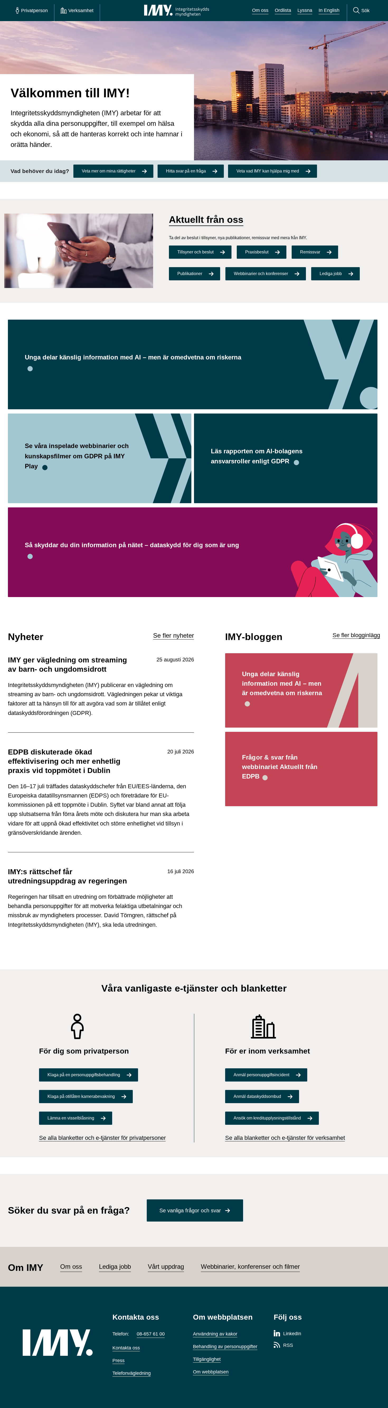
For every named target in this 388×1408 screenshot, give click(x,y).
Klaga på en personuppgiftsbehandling (84, 1075)
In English (329, 10)
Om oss (260, 10)
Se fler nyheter (173, 635)
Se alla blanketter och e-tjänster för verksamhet (285, 1138)
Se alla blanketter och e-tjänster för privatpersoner (102, 1138)
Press (118, 1360)
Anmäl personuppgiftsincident (261, 1075)
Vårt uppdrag (166, 1266)
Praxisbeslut (256, 252)
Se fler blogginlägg (356, 635)
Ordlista (283, 10)
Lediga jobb (331, 273)
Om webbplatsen (211, 1372)
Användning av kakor (215, 1334)
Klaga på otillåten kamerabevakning (81, 1096)
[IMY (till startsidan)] (60, 1343)
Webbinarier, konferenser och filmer (250, 1266)
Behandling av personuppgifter (225, 1346)
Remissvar (310, 252)
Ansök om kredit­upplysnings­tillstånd (267, 1118)
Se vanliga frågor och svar (190, 1210)
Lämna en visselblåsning (71, 1118)
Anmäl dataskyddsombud (257, 1096)
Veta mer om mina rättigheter (108, 171)
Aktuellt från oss (206, 219)
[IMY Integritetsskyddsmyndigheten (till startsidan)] (176, 10)
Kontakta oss (126, 1348)
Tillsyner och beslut (195, 252)
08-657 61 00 (151, 1334)
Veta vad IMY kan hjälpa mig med (267, 171)
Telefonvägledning (131, 1373)
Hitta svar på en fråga (186, 171)
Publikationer (189, 273)
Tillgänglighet (207, 1359)
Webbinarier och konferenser (261, 273)
